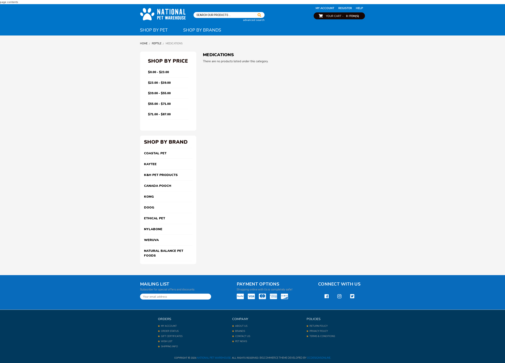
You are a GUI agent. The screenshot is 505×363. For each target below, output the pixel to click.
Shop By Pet (154, 30)
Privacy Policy (319, 331)
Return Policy (319, 326)
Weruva (151, 240)
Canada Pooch (157, 186)
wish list (166, 341)
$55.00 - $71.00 (159, 104)
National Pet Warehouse (214, 358)
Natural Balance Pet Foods (163, 253)
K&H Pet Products (161, 175)
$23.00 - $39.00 (159, 83)
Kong (149, 197)
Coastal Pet (155, 153)
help (359, 8)
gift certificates (171, 336)
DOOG (149, 207)
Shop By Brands (202, 30)
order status (170, 331)
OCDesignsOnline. (319, 358)
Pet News (241, 341)
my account (325, 8)
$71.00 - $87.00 (159, 114)
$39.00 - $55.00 (159, 93)
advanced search (254, 20)
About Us (241, 326)
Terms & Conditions (322, 336)
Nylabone (153, 229)
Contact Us (242, 336)
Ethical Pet (154, 218)
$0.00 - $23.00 (158, 72)
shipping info (169, 346)
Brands (240, 331)
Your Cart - (342, 16)
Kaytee (150, 164)
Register (345, 8)
